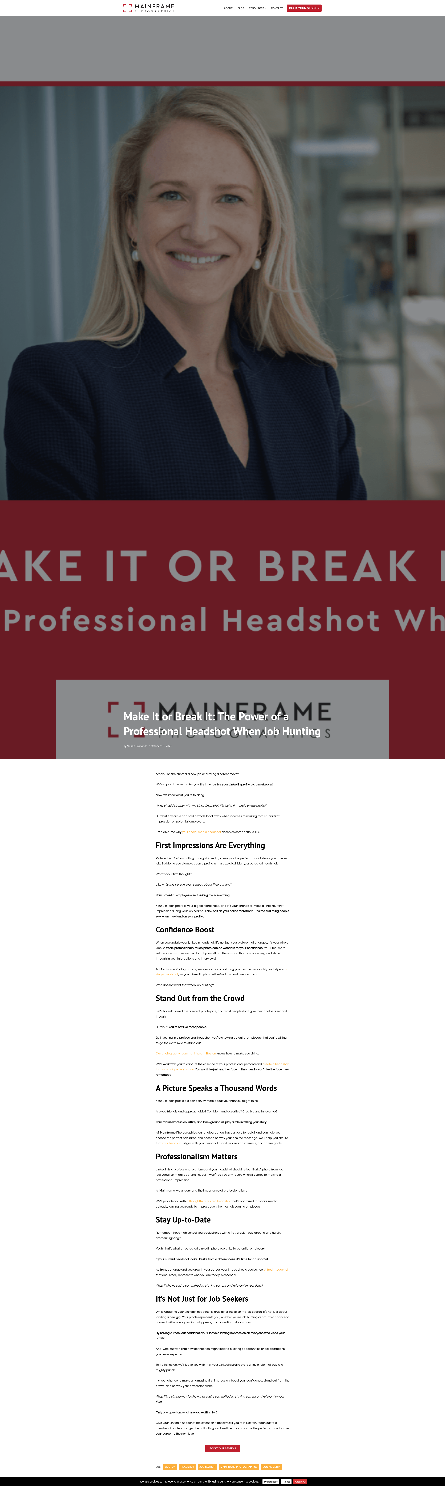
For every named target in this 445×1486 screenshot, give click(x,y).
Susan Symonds (137, 746)
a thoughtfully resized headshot (209, 1201)
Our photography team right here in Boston (186, 1053)
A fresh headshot (276, 1269)
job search (207, 1467)
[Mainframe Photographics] (149, 8)
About (228, 8)
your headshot (172, 1143)
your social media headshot (201, 832)
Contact (277, 8)
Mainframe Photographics (238, 1467)
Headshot (187, 1467)
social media (271, 1467)
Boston (170, 1467)
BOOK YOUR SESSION (304, 8)
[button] (265, 8)
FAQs (240, 8)
